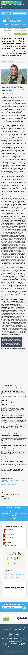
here (7, 90)
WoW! (8, 33)
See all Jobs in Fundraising (7, 595)
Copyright (22, 651)
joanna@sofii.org (17, 641)
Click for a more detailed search (20, 15)
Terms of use (16, 651)
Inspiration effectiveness (20, 28)
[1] (24, 172)
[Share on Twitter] (2, 498)
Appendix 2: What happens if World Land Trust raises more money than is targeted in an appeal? (13, 483)
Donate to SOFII (20, 33)
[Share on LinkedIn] (8, 498)
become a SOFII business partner (14, 5)
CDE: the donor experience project (20, 31)
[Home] (14, 20)
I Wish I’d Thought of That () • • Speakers (13, 575)
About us (6, 628)
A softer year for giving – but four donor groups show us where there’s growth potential (13, 434)
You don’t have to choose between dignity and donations (13, 403)
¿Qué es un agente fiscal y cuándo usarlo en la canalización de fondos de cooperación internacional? (13, 417)
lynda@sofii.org (23, 638)
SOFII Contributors (14, 628)
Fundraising (6, 494)
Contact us (21, 629)
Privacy (12, 651)
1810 (16, 652)
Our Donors (15, 629)
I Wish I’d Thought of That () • (10, 577)
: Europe (7, 578)
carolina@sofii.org (21, 640)
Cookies (9, 651)
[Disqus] (14, 368)
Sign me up (23, 10)
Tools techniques (8, 30)
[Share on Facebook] (5, 498)
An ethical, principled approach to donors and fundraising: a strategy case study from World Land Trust (13, 486)
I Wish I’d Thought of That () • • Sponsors (13, 572)
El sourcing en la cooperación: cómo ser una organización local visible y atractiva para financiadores (12, 461)
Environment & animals (14, 494)
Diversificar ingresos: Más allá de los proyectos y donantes (13, 446)
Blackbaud (22, 4)
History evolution (8, 28)
